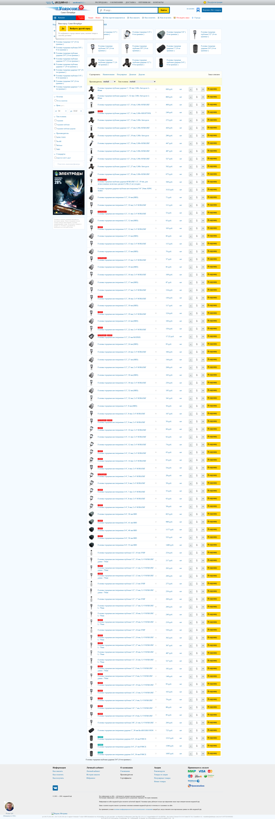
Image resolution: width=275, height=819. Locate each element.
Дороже (142, 74)
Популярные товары (162, 778)
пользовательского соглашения (143, 809)
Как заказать (58, 771)
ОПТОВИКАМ (144, 2)
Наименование (109, 74)
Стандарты (60, 154)
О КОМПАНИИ (116, 2)
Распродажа (101, 2)
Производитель (62, 133)
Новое (98, 18)
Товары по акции (161, 775)
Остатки (59, 97)
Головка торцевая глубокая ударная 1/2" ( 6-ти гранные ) (67, 60)
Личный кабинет (93, 771)
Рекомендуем (159, 771)
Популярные (122, 74)
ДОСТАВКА (131, 2)
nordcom (81, 2)
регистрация (217, 2)
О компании (125, 771)
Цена (60, 105)
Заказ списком (214, 74)
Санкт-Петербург (68, 12)
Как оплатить (58, 775)
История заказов (93, 775)
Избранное (91, 778)
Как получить (58, 778)
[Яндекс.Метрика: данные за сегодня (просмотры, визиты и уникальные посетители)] (59, 813)
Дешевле (132, 74)
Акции (90, 18)
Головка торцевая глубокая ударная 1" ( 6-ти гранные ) (67, 65)
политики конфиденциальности (123, 809)
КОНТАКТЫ (158, 2)
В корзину (212, 89)
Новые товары (160, 781)
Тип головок (61, 116)
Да (63, 28)
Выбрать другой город (80, 28)
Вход (210, 2)
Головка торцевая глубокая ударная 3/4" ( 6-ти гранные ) (67, 54)
